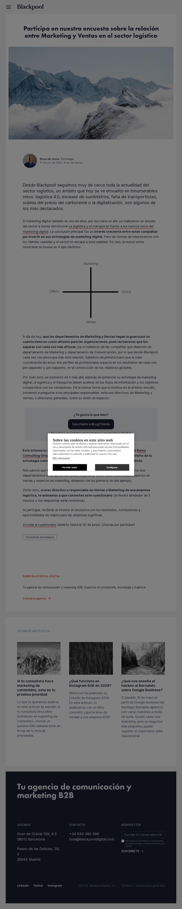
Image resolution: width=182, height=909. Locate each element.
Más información (61, 458)
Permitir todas (69, 467)
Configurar (112, 467)
